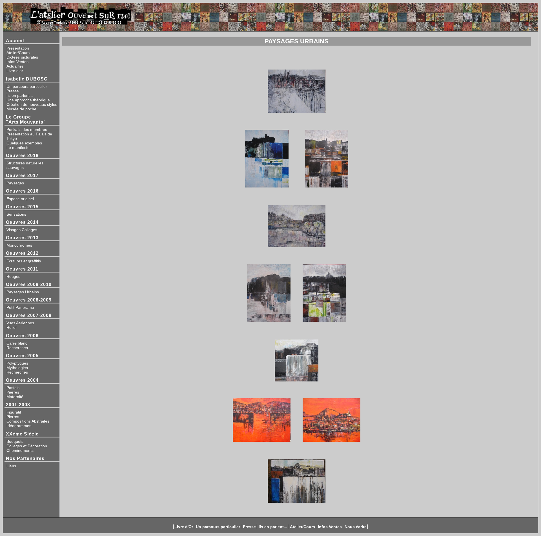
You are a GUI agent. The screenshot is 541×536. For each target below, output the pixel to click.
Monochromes (19, 245)
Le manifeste (18, 147)
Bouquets (14, 441)
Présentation (17, 48)
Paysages (15, 183)
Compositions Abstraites (27, 421)
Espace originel (20, 198)
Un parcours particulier (26, 86)
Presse (12, 91)
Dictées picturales (22, 57)
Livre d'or (14, 70)
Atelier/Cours (18, 52)
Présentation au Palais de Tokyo (29, 136)
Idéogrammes (18, 425)
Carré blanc (16, 343)
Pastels (12, 387)
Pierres (12, 392)
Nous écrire (356, 526)
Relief (11, 327)
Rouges (13, 276)
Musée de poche (21, 109)
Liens (11, 466)
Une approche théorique (28, 100)
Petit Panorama (20, 307)
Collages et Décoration (26, 446)
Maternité (14, 396)
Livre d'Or (183, 526)
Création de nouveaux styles (31, 104)
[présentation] (268, 16)
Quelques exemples (24, 143)
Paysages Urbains (22, 292)
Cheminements (20, 450)
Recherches (17, 347)
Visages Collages (21, 229)
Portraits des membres (26, 129)
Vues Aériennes (20, 323)
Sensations (16, 214)
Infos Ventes (17, 61)
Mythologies (17, 367)
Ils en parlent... (19, 95)
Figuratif (13, 412)
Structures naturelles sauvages (24, 165)
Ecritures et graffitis (23, 261)
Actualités (15, 66)
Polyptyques (17, 363)
